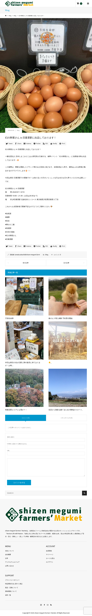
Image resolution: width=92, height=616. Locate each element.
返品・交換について (11, 588)
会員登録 (49, 551)
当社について (9, 551)
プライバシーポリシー (12, 580)
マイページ (49, 554)
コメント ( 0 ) (25, 418)
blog (18, 130)
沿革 (6, 558)
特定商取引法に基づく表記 (13, 584)
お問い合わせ (9, 566)
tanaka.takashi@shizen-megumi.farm (27, 255)
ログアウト (49, 562)
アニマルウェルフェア (12, 562)
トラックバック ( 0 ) (66, 418)
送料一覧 (8, 595)
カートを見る (50, 558)
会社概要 (8, 554)
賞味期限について (11, 591)
